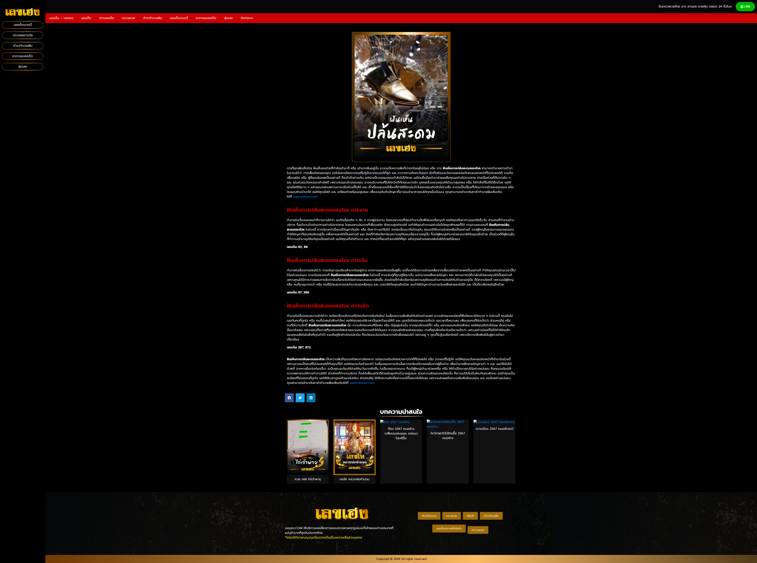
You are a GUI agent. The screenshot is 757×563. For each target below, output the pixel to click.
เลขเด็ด (86, 18)
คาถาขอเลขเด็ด (206, 18)
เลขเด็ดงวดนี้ (179, 18)
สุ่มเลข (228, 18)
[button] (289, 397)
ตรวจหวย (128, 18)
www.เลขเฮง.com (305, 196)
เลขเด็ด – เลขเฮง (61, 18)
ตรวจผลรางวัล (23, 35)
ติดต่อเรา (247, 18)
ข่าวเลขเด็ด (106, 18)
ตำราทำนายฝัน (152, 18)
